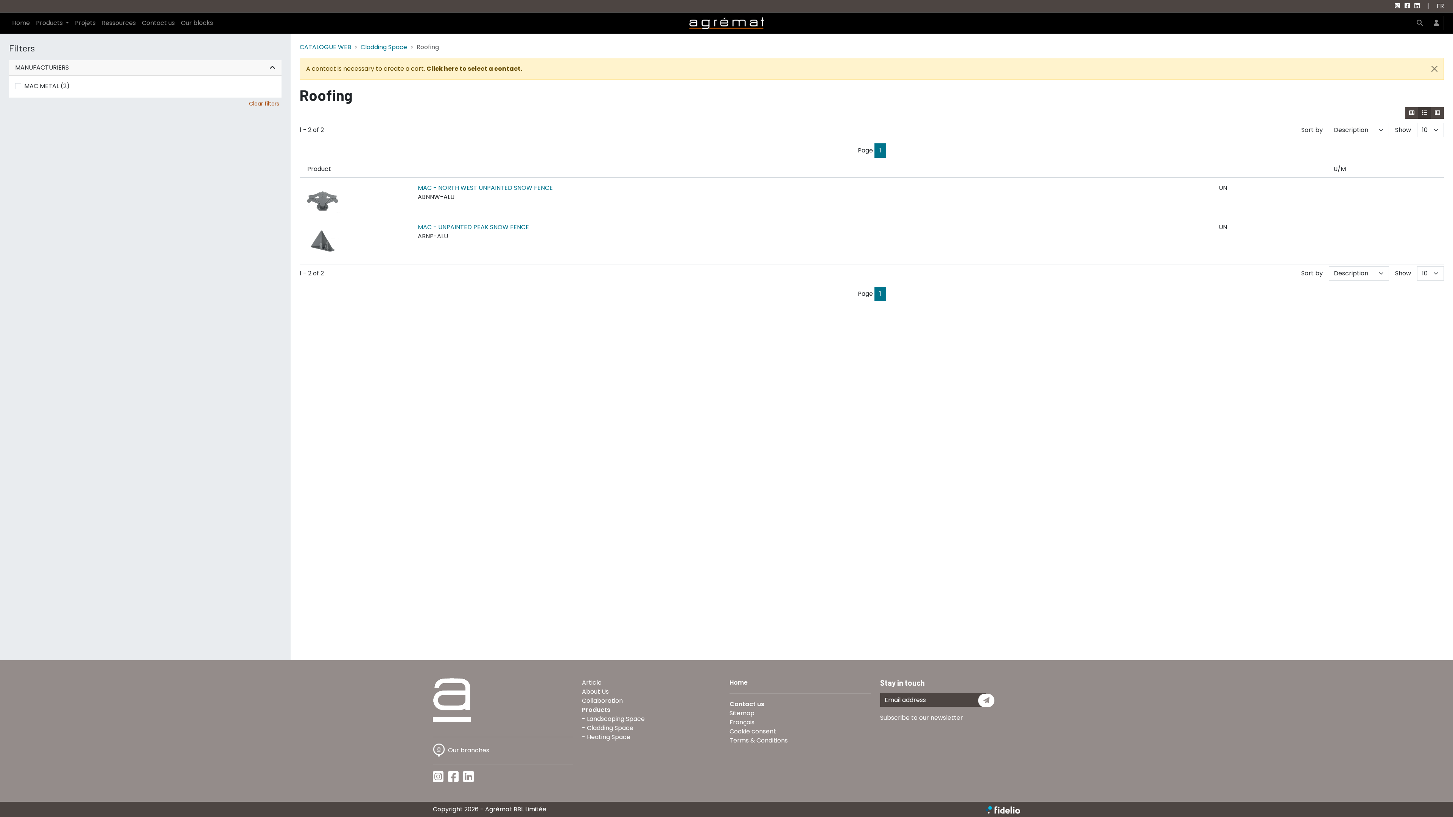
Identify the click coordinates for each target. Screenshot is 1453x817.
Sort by (1312, 130)
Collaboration (602, 700)
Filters (22, 48)
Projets (85, 23)
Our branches (468, 750)
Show (1403, 130)
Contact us (158, 23)
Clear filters (264, 103)
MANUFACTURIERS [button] (42, 67)
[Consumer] (1412, 113)
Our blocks (197, 23)
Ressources (119, 23)
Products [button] (50, 23)
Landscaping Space (616, 718)
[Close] (1434, 68)
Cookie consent (753, 731)
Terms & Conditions (759, 740)
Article (592, 682)
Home (21, 23)
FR (1440, 6)
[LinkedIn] (1417, 6)
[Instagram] (1397, 6)
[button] (1420, 23)
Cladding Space (384, 47)
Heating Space (608, 737)
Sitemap (742, 713)
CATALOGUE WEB (325, 47)
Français (742, 722)
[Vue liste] (1424, 113)
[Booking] (1437, 113)
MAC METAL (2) (47, 86)
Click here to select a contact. (474, 68)
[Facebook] (1407, 6)
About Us (595, 691)
